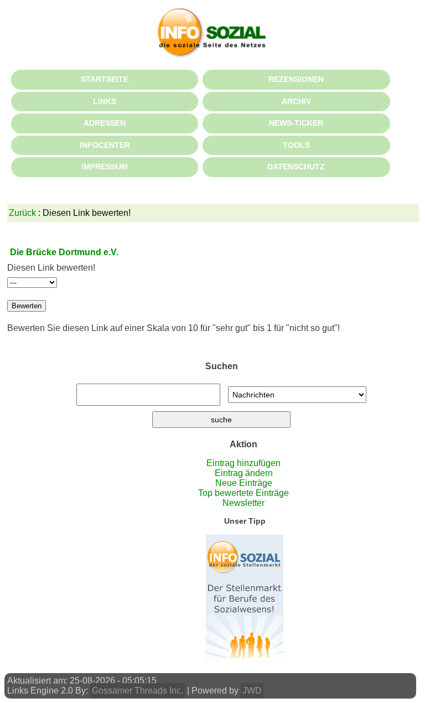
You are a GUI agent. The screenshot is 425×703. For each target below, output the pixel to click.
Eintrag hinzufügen (243, 463)
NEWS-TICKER (296, 122)
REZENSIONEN (296, 79)
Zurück (22, 213)
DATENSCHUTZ (296, 166)
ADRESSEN (105, 122)
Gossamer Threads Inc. (137, 690)
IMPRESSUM (104, 166)
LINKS (104, 101)
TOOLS (296, 145)
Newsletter (243, 503)
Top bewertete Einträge (243, 493)
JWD (252, 690)
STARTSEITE (104, 79)
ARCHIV (296, 101)
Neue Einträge (243, 483)
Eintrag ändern (244, 473)
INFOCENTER (105, 145)
